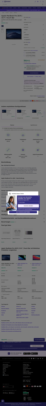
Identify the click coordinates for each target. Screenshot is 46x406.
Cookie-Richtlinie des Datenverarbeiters (17, 204)
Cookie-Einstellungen (23, 201)
